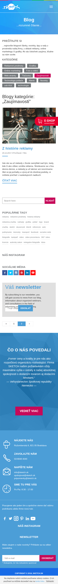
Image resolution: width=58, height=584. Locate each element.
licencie (5, 242)
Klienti (32, 80)
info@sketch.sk (21, 472)
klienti (28, 227)
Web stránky (10, 75)
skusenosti (20, 227)
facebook (34, 232)
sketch (12, 227)
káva (43, 242)
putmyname (7, 232)
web (44, 227)
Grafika (32, 66)
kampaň (14, 237)
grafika (28, 222)
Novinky (44, 80)
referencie (37, 227)
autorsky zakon (16, 242)
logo (41, 222)
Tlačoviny (26, 75)
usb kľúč (8, 85)
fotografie (6, 237)
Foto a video (32, 70)
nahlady (21, 222)
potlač (35, 222)
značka (5, 227)
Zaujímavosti (43, 75)
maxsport (25, 232)
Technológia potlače (13, 80)
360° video (45, 237)
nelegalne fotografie (32, 242)
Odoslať (25, 308)
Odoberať (48, 558)
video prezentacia (32, 237)
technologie (23, 85)
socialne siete (45, 232)
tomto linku (40, 581)
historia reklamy (33, 217)
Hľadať (50, 200)
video (21, 237)
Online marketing (12, 70)
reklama (5, 217)
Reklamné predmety (13, 66)
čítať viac (9, 180)
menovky (17, 232)
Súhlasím (50, 581)
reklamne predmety (18, 217)
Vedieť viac (29, 411)
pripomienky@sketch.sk (25, 478)
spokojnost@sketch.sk (24, 475)
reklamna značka (9, 222)
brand (46, 222)
